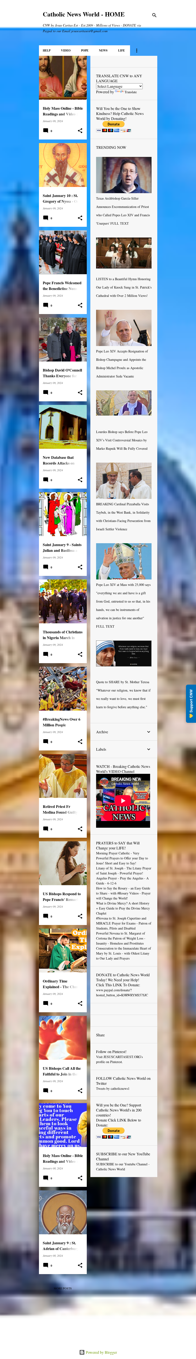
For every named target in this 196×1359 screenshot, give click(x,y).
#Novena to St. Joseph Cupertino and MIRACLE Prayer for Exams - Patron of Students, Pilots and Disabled (123, 923)
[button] (80, 131)
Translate (131, 92)
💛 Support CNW (191, 703)
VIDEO (66, 50)
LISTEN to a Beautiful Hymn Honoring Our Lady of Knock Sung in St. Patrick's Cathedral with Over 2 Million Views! (124, 287)
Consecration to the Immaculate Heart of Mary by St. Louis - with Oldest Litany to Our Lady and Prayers (123, 953)
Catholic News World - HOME (84, 14)
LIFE (121, 50)
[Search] (154, 15)
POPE (84, 50)
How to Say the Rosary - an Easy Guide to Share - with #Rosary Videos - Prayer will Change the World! (123, 893)
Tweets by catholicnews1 (113, 1088)
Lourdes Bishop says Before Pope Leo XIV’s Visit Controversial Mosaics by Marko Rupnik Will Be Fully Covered (121, 440)
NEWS (103, 50)
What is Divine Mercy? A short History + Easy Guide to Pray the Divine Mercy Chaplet (123, 908)
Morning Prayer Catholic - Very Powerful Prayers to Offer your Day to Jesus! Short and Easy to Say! (122, 858)
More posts (63, 1288)
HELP (46, 50)
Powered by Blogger (101, 1352)
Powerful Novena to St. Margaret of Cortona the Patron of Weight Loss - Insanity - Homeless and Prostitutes (120, 938)
